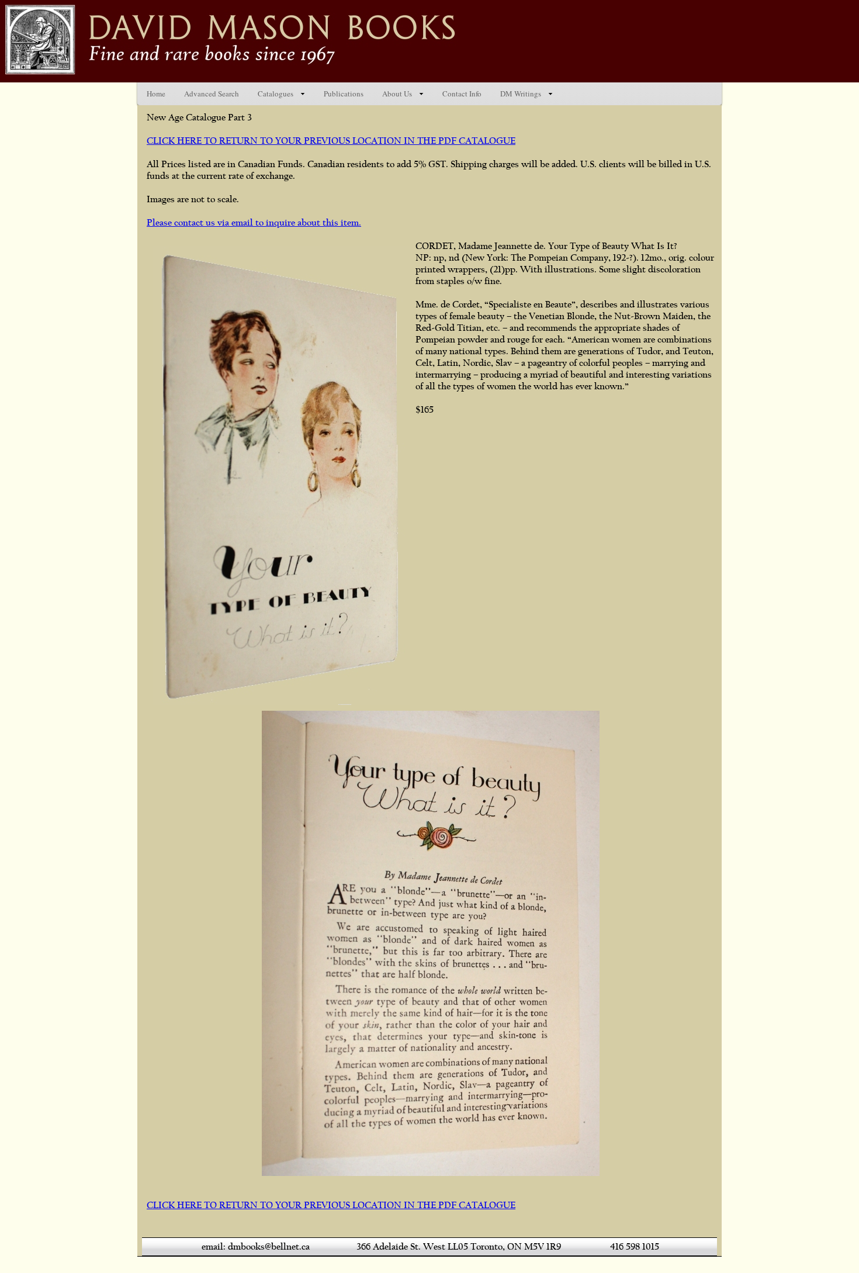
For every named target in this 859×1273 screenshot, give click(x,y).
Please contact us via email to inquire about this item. (254, 222)
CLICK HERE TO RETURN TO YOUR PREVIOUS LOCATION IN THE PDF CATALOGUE (331, 141)
